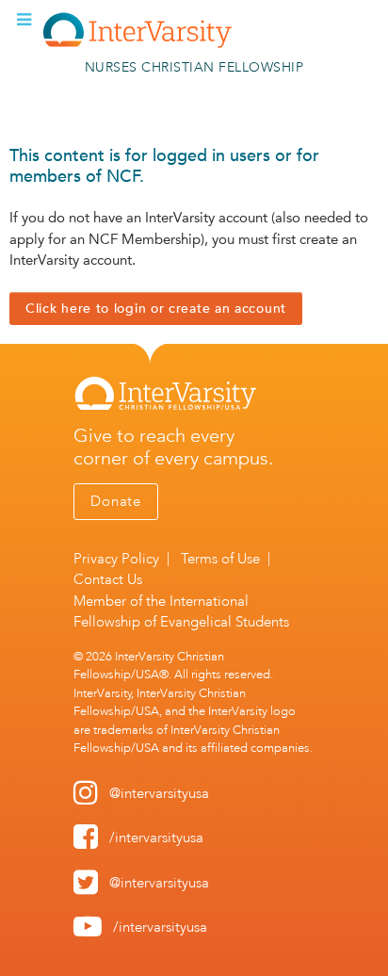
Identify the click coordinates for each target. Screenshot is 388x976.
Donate (115, 501)
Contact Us (107, 579)
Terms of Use (220, 558)
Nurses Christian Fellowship (194, 67)
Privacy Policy (116, 558)
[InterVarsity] (137, 44)
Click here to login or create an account (155, 308)
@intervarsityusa (159, 793)
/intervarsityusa (156, 837)
